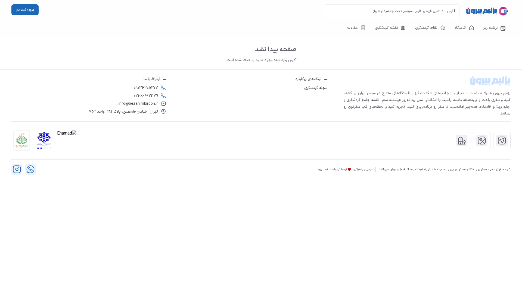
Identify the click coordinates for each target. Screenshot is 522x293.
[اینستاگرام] (16, 169)
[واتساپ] (30, 169)
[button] (21, 140)
